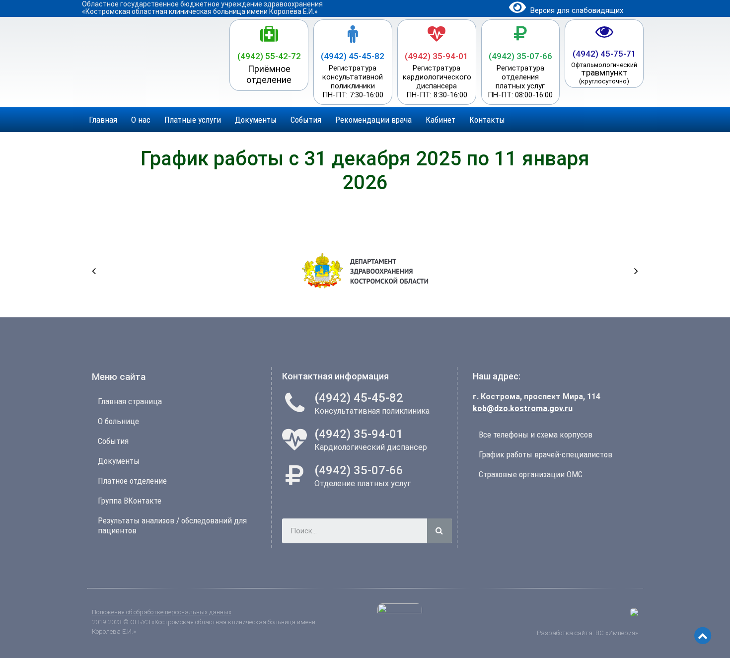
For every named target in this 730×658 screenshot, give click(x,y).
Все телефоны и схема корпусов (535, 434)
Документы (256, 120)
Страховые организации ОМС (531, 474)
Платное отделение (132, 481)
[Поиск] (439, 530)
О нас (140, 120)
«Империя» (621, 633)
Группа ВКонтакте (129, 501)
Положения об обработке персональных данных (161, 612)
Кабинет (440, 120)
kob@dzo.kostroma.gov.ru (523, 408)
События (306, 120)
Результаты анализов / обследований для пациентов (172, 525)
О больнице (118, 421)
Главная (103, 120)
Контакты (487, 120)
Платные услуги (192, 120)
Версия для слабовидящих (575, 10)
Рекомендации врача (373, 120)
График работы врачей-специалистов (545, 454)
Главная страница (130, 401)
